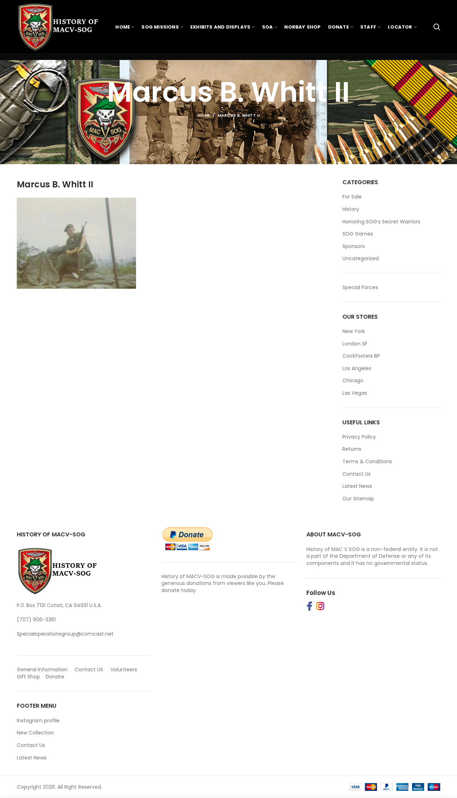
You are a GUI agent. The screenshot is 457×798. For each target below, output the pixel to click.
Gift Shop (28, 676)
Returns (351, 449)
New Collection (35, 732)
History (350, 209)
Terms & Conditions (367, 461)
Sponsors (353, 246)
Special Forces (360, 287)
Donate (56, 676)
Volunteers (123, 669)
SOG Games (357, 234)
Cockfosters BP (361, 355)
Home (203, 115)
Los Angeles (356, 368)
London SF (354, 343)
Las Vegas (354, 393)
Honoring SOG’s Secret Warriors (381, 221)
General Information (42, 669)
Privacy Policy (359, 436)
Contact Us (356, 474)
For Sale (352, 196)
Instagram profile (38, 720)
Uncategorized (360, 258)
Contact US (89, 669)
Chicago (352, 380)
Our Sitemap (358, 498)
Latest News (357, 486)
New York (353, 331)
